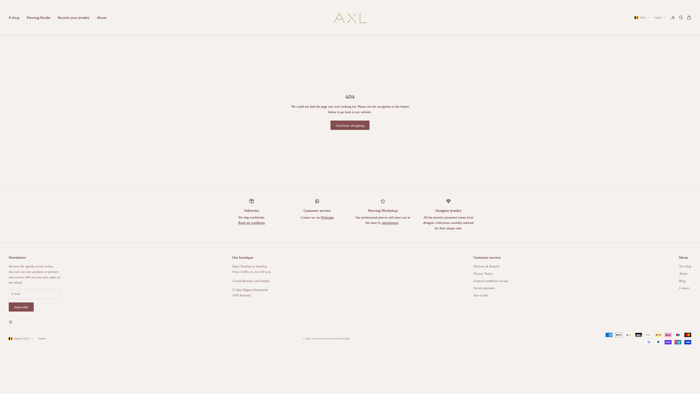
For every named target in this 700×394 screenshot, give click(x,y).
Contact (684, 288)
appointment (390, 223)
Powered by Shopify (340, 338)
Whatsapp (327, 217)
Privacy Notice (483, 273)
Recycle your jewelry (74, 17)
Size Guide (480, 295)
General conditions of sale (490, 281)
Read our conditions (251, 223)
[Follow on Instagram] (10, 322)
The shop (685, 266)
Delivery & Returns (486, 266)
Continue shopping (350, 125)
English (658, 17)
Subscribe (21, 307)
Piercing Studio (38, 17)
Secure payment (484, 288)
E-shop (14, 17)
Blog (682, 281)
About (102, 17)
